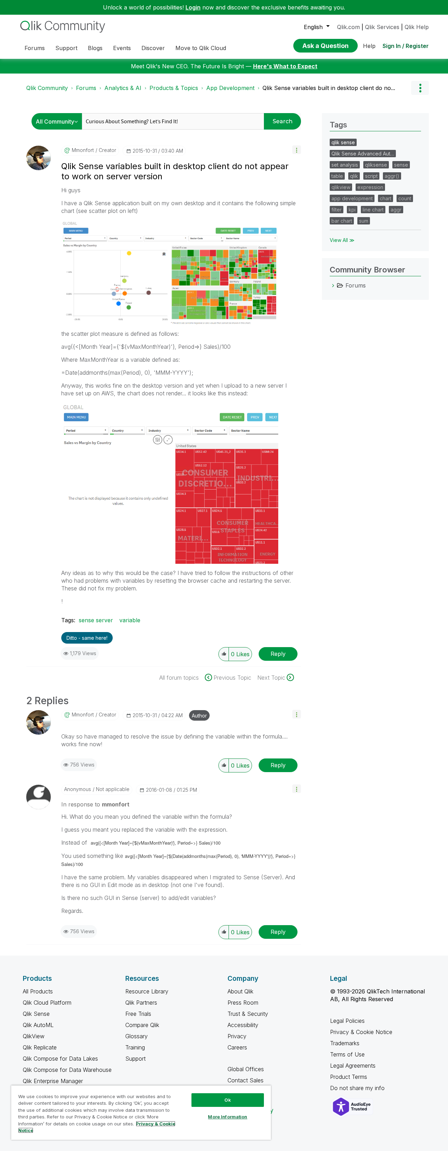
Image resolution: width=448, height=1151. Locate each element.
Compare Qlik (142, 1024)
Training (135, 1047)
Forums (86, 87)
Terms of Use (347, 1054)
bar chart (341, 221)
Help (369, 45)
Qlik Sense (36, 1013)
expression (370, 187)
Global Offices (245, 1069)
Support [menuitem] (66, 47)
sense (401, 165)
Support (135, 1058)
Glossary (136, 1036)
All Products (38, 991)
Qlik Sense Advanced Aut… (362, 154)
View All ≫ (342, 240)
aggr (396, 210)
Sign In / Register (406, 45)
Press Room (242, 1002)
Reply (278, 653)
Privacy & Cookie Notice (361, 1031)
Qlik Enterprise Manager (53, 1080)
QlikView (33, 1036)
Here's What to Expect (285, 66)
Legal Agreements (353, 1065)
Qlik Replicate (40, 1047)
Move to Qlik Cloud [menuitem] (200, 47)
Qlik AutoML (38, 1024)
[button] (296, 149)
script (371, 176)
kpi (352, 210)
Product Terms (348, 1076)
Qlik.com (348, 26)
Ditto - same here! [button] (86, 638)
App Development (230, 87)
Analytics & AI (122, 87)
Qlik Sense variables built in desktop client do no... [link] (328, 87)
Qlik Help (417, 26)
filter (336, 210)
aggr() (392, 176)
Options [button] (420, 88)
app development (352, 198)
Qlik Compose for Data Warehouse (67, 1069)
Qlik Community (47, 87)
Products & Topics (173, 87)
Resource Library (146, 991)
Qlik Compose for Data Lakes (60, 1058)
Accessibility (242, 1024)
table (337, 176)
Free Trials (138, 1013)
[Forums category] (333, 285)
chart (385, 198)
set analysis (344, 165)
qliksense (376, 165)
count (404, 198)
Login (193, 7)
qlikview (340, 187)
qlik (354, 176)
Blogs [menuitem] (95, 47)
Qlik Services (382, 26)
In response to (95, 804)
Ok (227, 1100)
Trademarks (344, 1043)
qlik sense (343, 142)
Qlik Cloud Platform (47, 1002)
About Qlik (240, 991)
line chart (373, 210)
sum (363, 221)
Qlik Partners (141, 1002)
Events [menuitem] (122, 47)
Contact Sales (245, 1080)
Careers (237, 1047)
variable (129, 620)
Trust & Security (247, 1013)
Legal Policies (347, 1020)
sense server (96, 620)
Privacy (236, 1036)
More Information (227, 1116)
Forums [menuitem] (34, 47)
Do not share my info (358, 1087)
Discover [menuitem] (153, 47)
